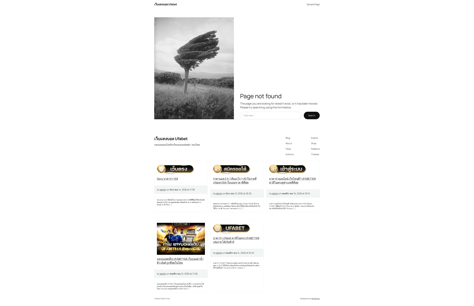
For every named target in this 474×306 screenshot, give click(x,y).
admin (163, 189)
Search (311, 115)
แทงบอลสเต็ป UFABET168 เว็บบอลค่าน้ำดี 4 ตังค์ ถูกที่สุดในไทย (180, 261)
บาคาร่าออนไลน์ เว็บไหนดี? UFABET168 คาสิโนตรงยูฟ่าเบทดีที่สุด (292, 180)
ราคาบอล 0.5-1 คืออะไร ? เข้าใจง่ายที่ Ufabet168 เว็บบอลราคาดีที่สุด (235, 180)
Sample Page (313, 4)
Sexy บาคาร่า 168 (167, 179)
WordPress (315, 298)
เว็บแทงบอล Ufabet (165, 4)
